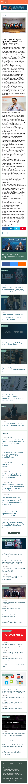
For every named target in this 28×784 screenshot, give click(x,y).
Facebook (6, 263)
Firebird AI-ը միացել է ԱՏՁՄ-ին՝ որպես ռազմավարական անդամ (13, 343)
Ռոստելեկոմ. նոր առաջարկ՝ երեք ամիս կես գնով (13, 697)
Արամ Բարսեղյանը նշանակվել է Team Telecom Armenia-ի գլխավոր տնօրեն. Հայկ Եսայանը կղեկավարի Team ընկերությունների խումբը (13, 317)
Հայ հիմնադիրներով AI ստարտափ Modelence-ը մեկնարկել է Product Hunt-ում (13, 425)
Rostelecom (7, 675)
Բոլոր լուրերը (14, 533)
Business (4, 270)
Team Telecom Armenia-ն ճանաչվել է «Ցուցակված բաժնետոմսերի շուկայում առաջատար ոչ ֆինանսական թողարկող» (13, 442)
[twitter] (17, 228)
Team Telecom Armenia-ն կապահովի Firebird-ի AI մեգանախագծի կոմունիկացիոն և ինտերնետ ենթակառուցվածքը (12, 455)
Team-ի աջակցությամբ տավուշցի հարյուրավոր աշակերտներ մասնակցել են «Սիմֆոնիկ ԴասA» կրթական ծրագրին (13, 524)
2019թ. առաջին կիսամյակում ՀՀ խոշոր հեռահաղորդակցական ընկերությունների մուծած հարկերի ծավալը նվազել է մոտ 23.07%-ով (13, 691)
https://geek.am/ (18, 774)
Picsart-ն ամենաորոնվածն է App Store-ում (12, 740)
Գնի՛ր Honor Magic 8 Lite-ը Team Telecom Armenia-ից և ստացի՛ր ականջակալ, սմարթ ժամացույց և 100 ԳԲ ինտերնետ (13, 289)
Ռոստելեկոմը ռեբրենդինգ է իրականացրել (12, 708)
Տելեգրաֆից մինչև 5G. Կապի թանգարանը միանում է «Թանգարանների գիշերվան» (10, 513)
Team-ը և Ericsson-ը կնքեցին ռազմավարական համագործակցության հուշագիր (13, 256)
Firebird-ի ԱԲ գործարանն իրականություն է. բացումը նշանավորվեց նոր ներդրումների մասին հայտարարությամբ (13, 397)
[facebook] (5, 228)
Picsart (6, 717)
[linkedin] (11, 228)
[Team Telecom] (14, 7)
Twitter (14, 263)
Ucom (10, 198)
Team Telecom (8, 540)
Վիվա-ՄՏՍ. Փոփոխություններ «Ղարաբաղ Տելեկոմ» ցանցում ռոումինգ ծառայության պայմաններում (12, 646)
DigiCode (5, 233)
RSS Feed (22, 263)
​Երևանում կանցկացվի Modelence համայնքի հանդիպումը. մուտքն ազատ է (13, 369)
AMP (22, 233)
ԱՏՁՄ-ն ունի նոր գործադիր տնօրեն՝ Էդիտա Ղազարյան (13, 465)
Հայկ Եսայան (16, 233)
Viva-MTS (7, 631)
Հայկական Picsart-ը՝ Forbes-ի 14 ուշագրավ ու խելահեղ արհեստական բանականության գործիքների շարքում (12, 753)
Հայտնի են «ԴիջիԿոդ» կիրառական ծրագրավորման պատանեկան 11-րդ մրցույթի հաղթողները (12, 475)
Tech (4, 15)
